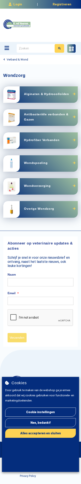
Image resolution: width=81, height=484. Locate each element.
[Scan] (71, 48)
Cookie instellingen (40, 412)
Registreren (62, 4)
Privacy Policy (28, 476)
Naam (12, 274)
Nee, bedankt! (40, 422)
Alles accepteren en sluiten (40, 433)
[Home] (16, 24)
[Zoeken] (59, 48)
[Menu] (6, 48)
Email (13, 293)
